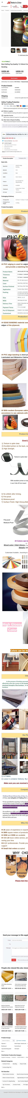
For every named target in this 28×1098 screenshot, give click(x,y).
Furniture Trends (16, 1084)
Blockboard (4, 1046)
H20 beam (17, 1048)
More (2, 1087)
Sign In (3, 151)
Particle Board (18, 1046)
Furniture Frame (6, 1063)
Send (14, 960)
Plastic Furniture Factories (8, 1077)
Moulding (15, 1063)
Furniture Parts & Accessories (16, 10)
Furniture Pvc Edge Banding (9, 1081)
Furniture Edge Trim (7, 1067)
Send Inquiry (14, 78)
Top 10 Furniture (6, 1084)
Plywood (3, 1043)
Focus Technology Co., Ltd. (18, 1092)
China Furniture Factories (8, 1074)
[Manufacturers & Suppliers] (14, 2)
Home (2, 10)
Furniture (7, 10)
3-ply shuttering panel (6, 1048)
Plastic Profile (23, 1063)
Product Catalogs (22, 1040)
